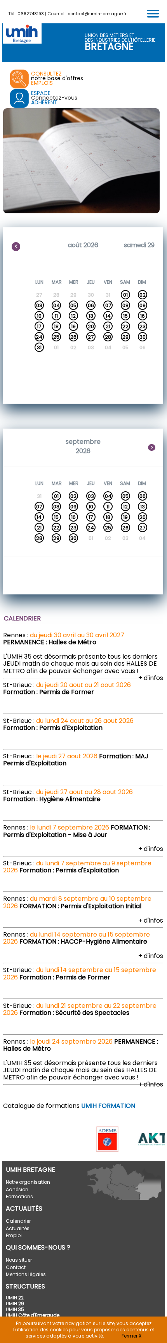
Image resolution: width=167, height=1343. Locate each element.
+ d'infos (150, 677)
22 (125, 326)
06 (91, 305)
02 (142, 295)
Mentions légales (26, 1274)
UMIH (15, 1297)
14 (108, 316)
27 (91, 337)
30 (142, 337)
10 (39, 316)
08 (125, 305)
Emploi (14, 1235)
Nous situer (19, 1260)
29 (125, 337)
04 (56, 305)
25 (56, 337)
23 (142, 326)
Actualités (18, 1228)
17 (39, 326)
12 (73, 316)
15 (125, 316)
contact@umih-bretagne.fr (97, 14)
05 (73, 305)
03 (39, 305)
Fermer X (131, 1335)
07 (108, 305)
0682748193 (30, 14)
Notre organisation (28, 1182)
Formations (19, 1196)
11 (56, 316)
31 (39, 347)
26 (73, 337)
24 (39, 337)
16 (142, 316)
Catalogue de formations (69, 1105)
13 (91, 316)
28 (108, 337)
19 (73, 326)
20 (91, 326)
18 (56, 326)
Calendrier (18, 1221)
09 (142, 305)
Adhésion (17, 1189)
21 (108, 326)
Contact (16, 1267)
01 (125, 295)
